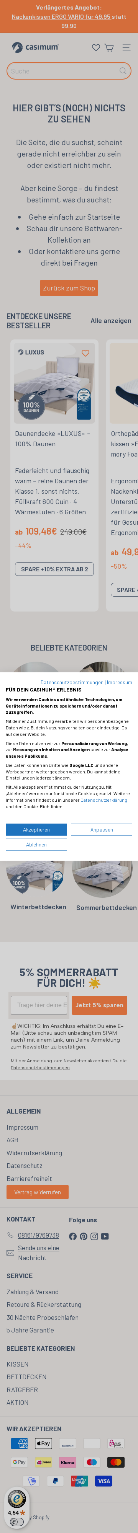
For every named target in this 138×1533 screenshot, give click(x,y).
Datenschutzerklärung (103, 799)
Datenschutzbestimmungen (72, 682)
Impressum (119, 682)
